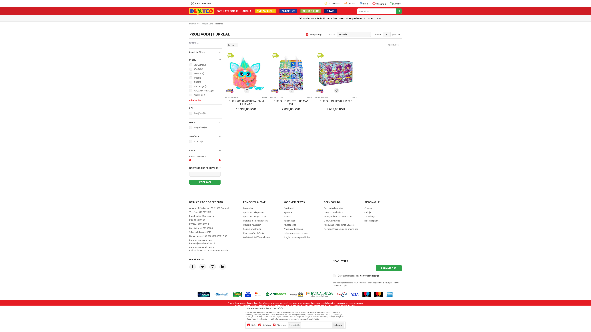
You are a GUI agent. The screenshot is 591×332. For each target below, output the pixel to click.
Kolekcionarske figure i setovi (277, 97)
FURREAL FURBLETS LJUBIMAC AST (290, 103)
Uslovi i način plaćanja (253, 233)
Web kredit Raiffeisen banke (256, 237)
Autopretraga (316, 35)
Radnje (367, 212)
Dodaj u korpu (247, 127)
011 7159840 (205, 212)
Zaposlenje (369, 216)
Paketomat (289, 208)
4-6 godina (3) (200, 127)
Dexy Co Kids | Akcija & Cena (201, 24)
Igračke (194, 43)
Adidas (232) (199, 95)
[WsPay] (296, 294)
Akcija (246, 11)
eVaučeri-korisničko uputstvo (338, 216)
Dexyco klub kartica (333, 212)
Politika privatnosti (252, 229)
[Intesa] (319, 294)
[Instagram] (212, 267)
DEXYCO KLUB (310, 11)
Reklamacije (289, 220)
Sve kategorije (227, 11)
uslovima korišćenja (369, 276)
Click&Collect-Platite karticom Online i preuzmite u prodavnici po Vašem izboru (295, 18)
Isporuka (288, 212)
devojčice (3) (200, 113)
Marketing (281, 325)
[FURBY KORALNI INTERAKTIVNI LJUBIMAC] (246, 73)
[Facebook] (192, 267)
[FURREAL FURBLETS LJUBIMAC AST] (291, 73)
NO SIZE (198, 141)
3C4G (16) (198, 69)
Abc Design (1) (200, 86)
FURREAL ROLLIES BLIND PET (336, 101)
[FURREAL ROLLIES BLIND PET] (336, 73)
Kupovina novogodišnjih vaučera (339, 225)
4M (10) (197, 82)
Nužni (253, 325)
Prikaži (378, 34)
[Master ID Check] (257, 294)
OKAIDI (330, 11)
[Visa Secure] (248, 294)
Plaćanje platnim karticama (255, 220)
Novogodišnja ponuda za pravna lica (341, 229)
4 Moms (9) (199, 73)
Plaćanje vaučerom (252, 225)
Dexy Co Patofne (332, 220)
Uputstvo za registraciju (254, 216)
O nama (368, 208)
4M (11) (197, 78)
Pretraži (205, 182)
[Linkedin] (222, 267)
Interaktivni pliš (232, 97)
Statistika (267, 325)
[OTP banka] (276, 294)
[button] (205, 52)
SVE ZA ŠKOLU (265, 11)
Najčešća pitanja (372, 220)
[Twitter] (202, 267)
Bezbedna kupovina (333, 208)
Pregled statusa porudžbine (297, 237)
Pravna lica (248, 208)
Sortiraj (332, 34)
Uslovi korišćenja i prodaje (296, 233)
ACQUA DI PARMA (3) (204, 90)
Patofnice (288, 11)
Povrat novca (290, 225)
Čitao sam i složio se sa (358, 276)
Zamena (287, 216)
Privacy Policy (384, 283)
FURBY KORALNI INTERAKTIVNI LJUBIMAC (246, 103)
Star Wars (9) (200, 65)
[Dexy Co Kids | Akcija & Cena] (201, 11)
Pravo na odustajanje (293, 229)
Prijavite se (388, 268)
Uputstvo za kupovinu (253, 212)
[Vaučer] (237, 294)
